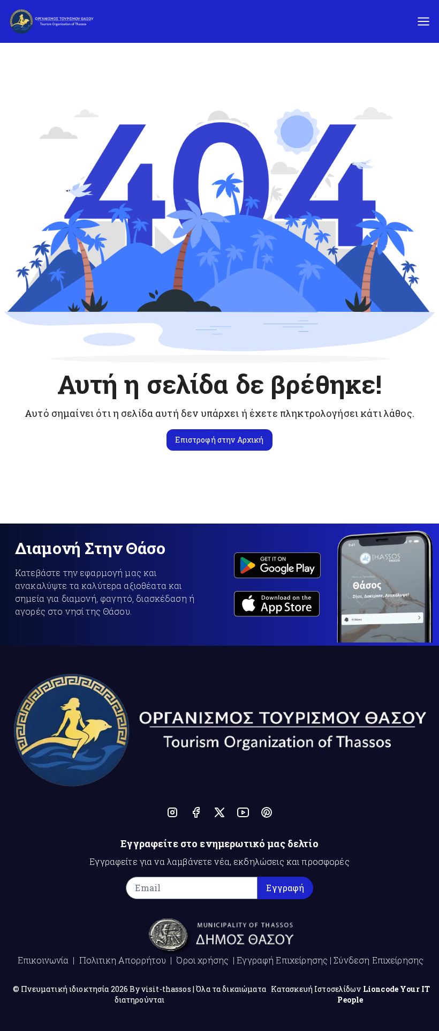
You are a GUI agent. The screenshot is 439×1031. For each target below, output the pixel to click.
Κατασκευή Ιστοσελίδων (316, 989)
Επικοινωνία (43, 960)
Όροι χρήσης (202, 960)
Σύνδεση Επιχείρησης (378, 960)
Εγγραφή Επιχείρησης (282, 960)
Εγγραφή (285, 887)
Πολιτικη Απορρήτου (122, 960)
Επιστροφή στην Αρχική (219, 440)
